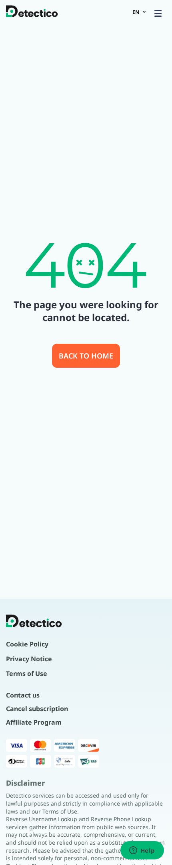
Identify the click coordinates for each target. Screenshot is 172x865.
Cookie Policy (27, 644)
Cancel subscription (37, 708)
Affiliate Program (34, 722)
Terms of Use (26, 673)
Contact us (23, 695)
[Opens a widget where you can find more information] (142, 851)
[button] (158, 13)
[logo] (32, 12)
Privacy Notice (29, 658)
